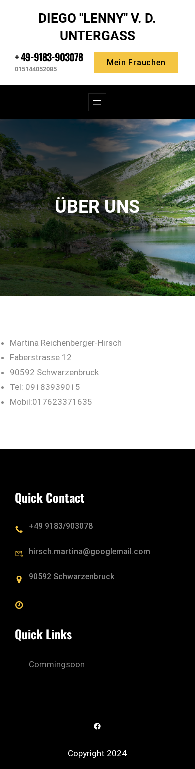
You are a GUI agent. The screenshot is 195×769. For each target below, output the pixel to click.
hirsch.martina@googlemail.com (89, 551)
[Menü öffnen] (97, 102)
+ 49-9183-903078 (49, 56)
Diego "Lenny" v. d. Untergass (97, 27)
